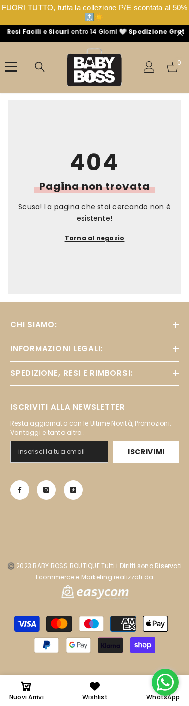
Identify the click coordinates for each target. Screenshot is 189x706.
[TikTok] (73, 490)
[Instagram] (46, 490)
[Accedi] (149, 67)
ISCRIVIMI (146, 452)
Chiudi (180, 33)
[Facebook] (19, 490)
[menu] (11, 67)
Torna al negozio (95, 238)
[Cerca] (40, 67)
